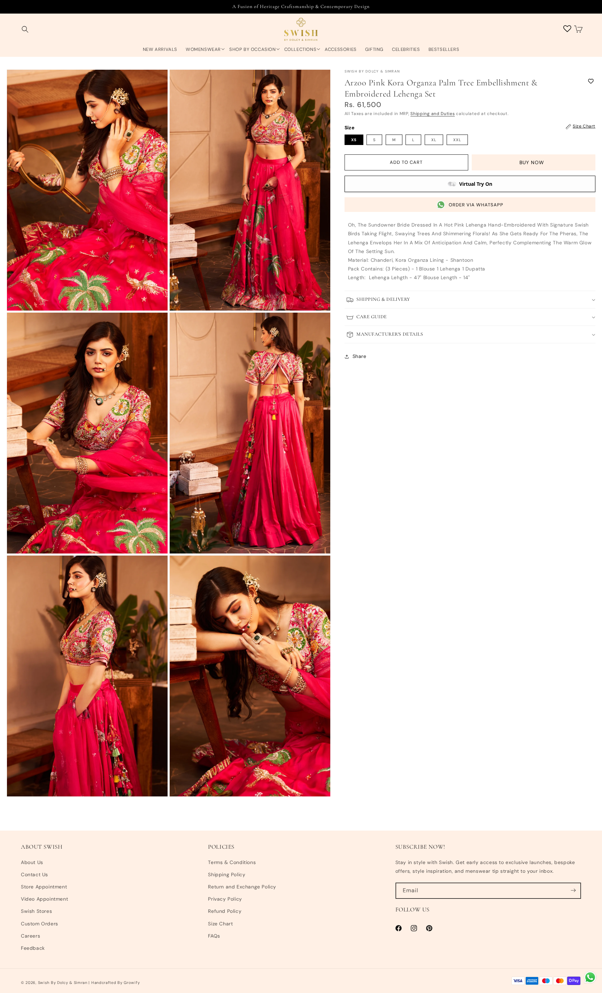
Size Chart (220, 923)
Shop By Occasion (252, 49)
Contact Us (34, 874)
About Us (32, 862)
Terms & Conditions (232, 862)
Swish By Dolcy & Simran (62, 982)
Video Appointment (44, 899)
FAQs (214, 935)
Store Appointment (44, 886)
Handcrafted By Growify (115, 982)
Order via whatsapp (476, 205)
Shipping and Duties (432, 113)
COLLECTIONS (300, 49)
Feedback (33, 948)
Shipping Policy (226, 874)
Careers (30, 935)
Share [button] (359, 356)
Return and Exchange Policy (242, 886)
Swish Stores (36, 911)
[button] (25, 29)
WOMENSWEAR (203, 49)
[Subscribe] (573, 890)
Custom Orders (39, 923)
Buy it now (533, 163)
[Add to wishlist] (591, 81)
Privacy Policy (225, 899)
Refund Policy (224, 911)
